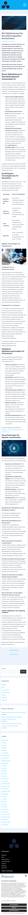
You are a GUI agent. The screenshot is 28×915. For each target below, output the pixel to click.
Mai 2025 (4, 771)
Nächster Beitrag (14, 654)
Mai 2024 (4, 801)
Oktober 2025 (5, 758)
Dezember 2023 (6, 814)
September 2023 (6, 822)
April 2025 (4, 773)
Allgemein (4, 685)
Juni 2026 (4, 745)
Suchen (4, 668)
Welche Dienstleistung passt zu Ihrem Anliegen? (14, 712)
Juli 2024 (4, 796)
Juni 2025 (4, 768)
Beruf (3, 687)
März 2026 (4, 750)
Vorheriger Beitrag (14, 650)
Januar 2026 (5, 753)
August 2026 (5, 740)
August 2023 (5, 824)
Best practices (5, 690)
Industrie (4, 695)
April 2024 (4, 804)
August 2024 (5, 794)
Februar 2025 (5, 778)
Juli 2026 (4, 743)
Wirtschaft (5, 41)
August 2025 (5, 763)
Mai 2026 (4, 748)
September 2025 (6, 760)
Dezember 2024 (6, 783)
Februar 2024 (5, 809)
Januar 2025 (5, 781)
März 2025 (4, 776)
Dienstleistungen (6, 692)
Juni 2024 (4, 799)
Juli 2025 (4, 766)
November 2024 (6, 786)
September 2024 (6, 791)
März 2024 (4, 807)
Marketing (4, 697)
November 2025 (6, 755)
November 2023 (6, 817)
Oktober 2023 (5, 819)
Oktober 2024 (5, 789)
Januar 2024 (5, 812)
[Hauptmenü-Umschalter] (24, 4)
